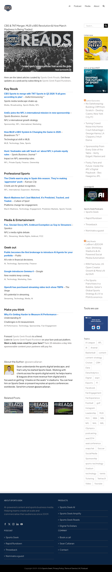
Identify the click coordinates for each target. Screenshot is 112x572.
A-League (90, 342)
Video (88, 483)
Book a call (65, 537)
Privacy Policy (58, 568)
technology (91, 473)
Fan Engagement (93, 393)
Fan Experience (93, 398)
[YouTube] (21, 524)
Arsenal (94, 347)
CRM (98, 362)
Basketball (90, 352)
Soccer (101, 448)
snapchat (90, 448)
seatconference (93, 443)
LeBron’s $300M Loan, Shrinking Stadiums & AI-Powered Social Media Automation (95, 251)
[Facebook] (5, 524)
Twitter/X (102, 478)
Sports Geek (92, 211)
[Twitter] (9, 524)
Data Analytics (92, 372)
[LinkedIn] (17, 524)
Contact (64, 549)
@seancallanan (33, 361)
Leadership (91, 413)
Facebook (90, 388)
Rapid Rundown (94, 218)
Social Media (91, 453)
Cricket (89, 362)
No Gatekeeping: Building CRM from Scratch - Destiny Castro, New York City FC (95, 110)
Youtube (98, 483)
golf (98, 403)
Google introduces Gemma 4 (19, 271)
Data (88, 367)
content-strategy (94, 357)
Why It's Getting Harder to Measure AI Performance (30, 314)
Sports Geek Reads (50, 77)
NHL (95, 423)
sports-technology (94, 463)
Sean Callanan (67, 543)
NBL (102, 418)
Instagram (90, 408)
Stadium (89, 468)
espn (97, 377)
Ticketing (90, 478)
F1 (97, 383)
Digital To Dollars (68, 525)
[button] (103, 5)
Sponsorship (91, 458)
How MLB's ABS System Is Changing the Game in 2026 (32, 132)
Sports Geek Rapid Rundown (56, 81)
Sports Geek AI (67, 507)
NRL (102, 423)
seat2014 (90, 438)
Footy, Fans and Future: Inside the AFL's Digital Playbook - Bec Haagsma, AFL (94, 169)
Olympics (90, 428)
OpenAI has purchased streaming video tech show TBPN (33, 287)
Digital (89, 377)
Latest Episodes (93, 101)
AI (86, 347)
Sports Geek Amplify (70, 513)
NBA (95, 418)
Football (89, 403)
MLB (101, 413)
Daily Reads (91, 241)
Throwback (91, 224)
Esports (89, 383)
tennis (102, 473)
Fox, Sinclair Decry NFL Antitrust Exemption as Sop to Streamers (37, 225)
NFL (87, 423)
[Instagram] (13, 524)
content (102, 352)
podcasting (91, 433)
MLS (87, 418)
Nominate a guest (95, 230)
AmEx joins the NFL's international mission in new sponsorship (37, 113)
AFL (100, 342)
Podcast (84, 568)
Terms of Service (71, 568)
